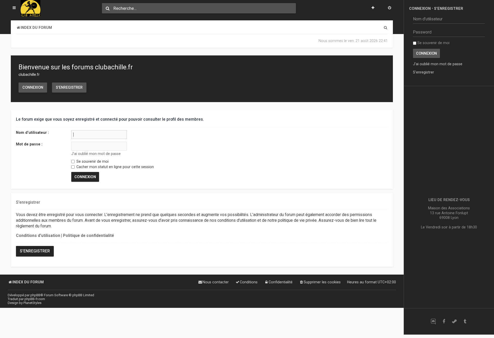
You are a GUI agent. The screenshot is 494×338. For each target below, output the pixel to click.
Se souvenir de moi (92, 161)
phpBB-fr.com (34, 299)
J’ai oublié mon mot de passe (96, 154)
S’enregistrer (69, 87)
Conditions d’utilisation (38, 235)
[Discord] (433, 321)
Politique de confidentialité (88, 235)
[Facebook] (443, 321)
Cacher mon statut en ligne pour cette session (114, 167)
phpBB (35, 295)
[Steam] (454, 321)
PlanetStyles (32, 303)
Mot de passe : (29, 144)
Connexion (32, 87)
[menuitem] (389, 8)
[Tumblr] (464, 321)
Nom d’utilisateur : (32, 132)
